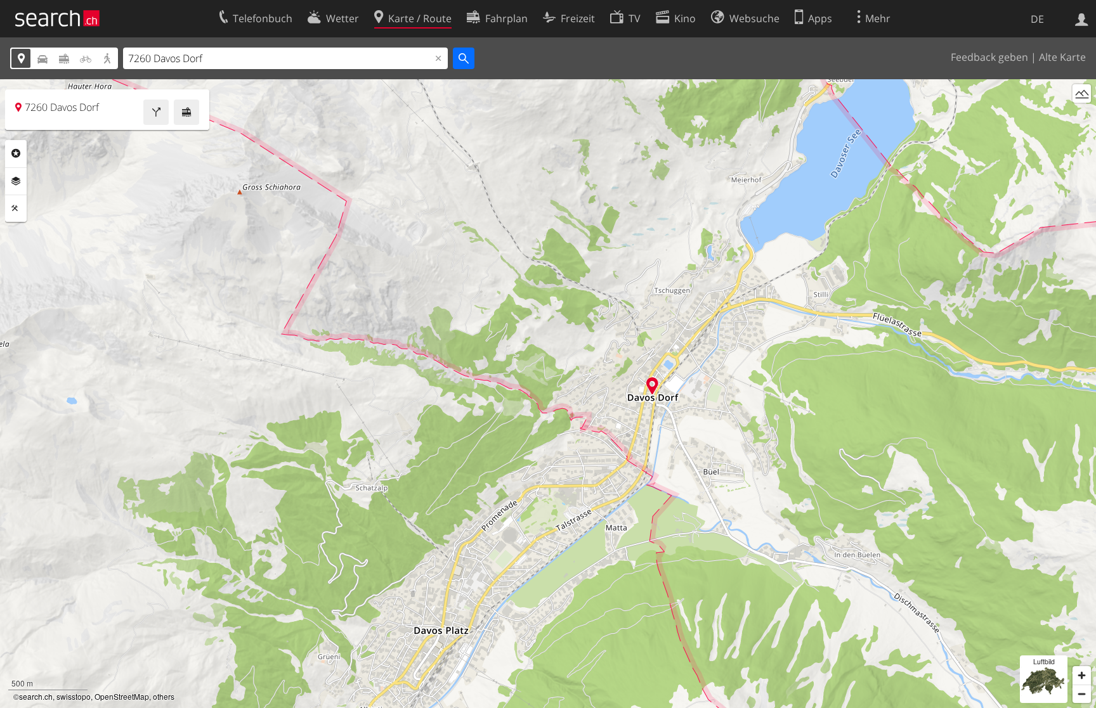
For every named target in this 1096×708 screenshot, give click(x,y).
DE (1037, 19)
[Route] (156, 112)
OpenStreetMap (122, 696)
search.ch (36, 696)
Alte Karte (1062, 57)
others (163, 696)
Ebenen (16, 181)
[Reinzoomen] (1082, 675)
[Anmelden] (1081, 18)
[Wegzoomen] (1082, 694)
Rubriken (16, 153)
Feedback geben (989, 57)
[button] (652, 385)
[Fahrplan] (186, 112)
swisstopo (73, 696)
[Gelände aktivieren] (1082, 93)
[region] (548, 393)
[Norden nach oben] (1082, 117)
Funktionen (16, 208)
